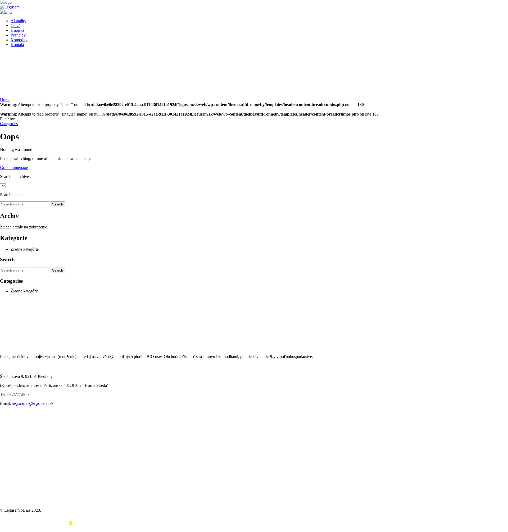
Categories (9, 123)
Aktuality (18, 21)
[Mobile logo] (39, 529)
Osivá (15, 25)
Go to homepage (14, 167)
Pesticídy (18, 35)
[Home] (6, 2)
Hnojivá (17, 30)
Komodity (19, 40)
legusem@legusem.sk (32, 403)
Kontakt (17, 44)
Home (5, 100)
